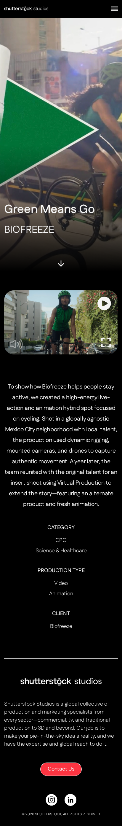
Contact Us (61, 769)
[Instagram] (51, 800)
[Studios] (26, 9)
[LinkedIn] (70, 800)
